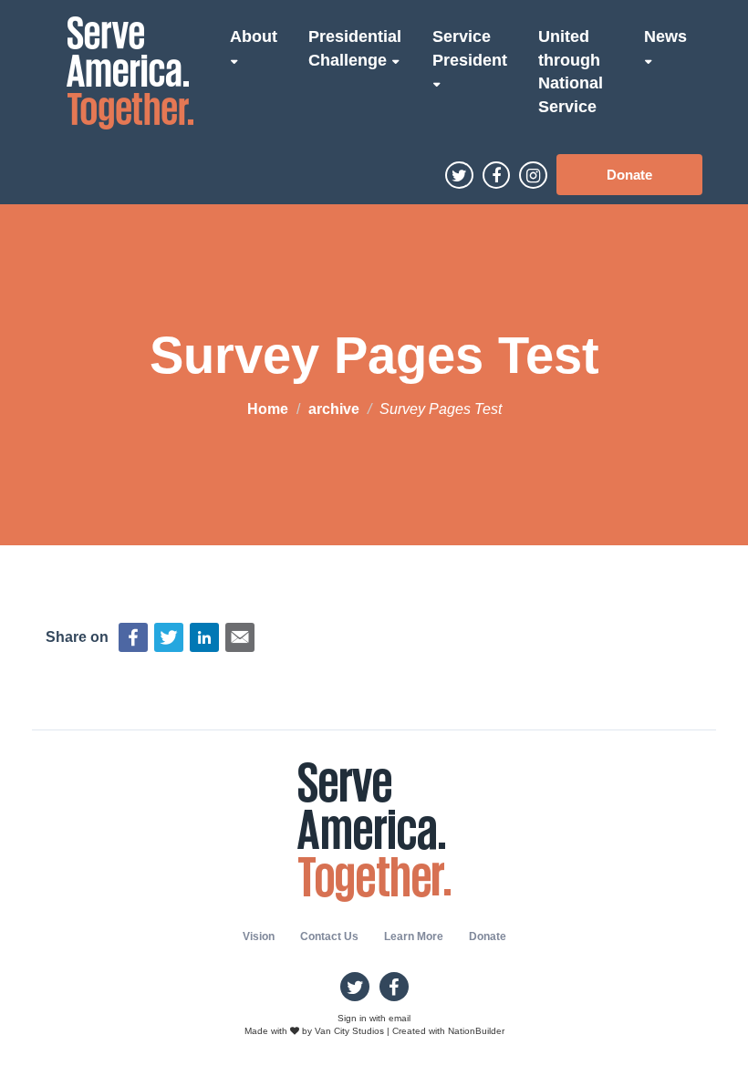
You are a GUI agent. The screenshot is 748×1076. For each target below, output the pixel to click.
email (399, 1018)
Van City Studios (349, 1031)
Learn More (413, 936)
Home (267, 409)
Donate (629, 174)
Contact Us (329, 936)
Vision (259, 936)
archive (333, 409)
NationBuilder (476, 1031)
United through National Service (570, 71)
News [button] (665, 36)
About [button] (253, 36)
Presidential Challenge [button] (354, 48)
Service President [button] (469, 48)
